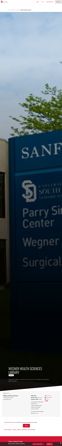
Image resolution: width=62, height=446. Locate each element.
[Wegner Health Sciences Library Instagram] (45, 400)
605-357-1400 (48, 395)
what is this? (14, 422)
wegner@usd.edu (49, 397)
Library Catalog (7, 429)
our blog (36, 413)
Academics (13, 10)
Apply (37, 1)
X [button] (60, 443)
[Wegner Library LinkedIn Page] (46, 400)
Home (9, 10)
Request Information (49, 1)
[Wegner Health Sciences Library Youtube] (47, 400)
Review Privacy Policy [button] (37, 444)
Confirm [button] (49, 444)
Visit (42, 1)
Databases (24, 429)
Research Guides (31, 429)
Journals (14, 429)
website (47, 399)
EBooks (19, 429)
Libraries (17, 10)
